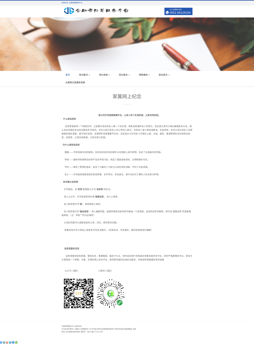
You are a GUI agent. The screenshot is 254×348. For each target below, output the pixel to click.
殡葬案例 (143, 75)
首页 (67, 75)
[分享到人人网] (13, 342)
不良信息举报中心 (68, 329)
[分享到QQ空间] (4, 342)
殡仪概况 (84, 75)
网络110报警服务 (81, 329)
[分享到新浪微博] (7, 342)
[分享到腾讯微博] (10, 342)
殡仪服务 (123, 75)
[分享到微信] (16, 342)
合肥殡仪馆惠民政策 (75, 82)
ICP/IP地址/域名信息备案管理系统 (101, 329)
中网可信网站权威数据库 (123, 329)
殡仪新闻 (103, 75)
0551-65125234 (180, 12)
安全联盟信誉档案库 (72, 332)
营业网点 (163, 75)
